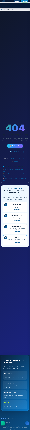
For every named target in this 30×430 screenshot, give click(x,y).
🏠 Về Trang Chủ (15, 146)
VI (3, 1)
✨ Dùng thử (24, 1)
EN (6, 1)
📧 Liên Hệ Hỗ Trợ (15, 152)
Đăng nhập (17, 1)
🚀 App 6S (15, 161)
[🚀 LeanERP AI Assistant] (3, 423)
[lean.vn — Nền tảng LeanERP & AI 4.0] (15, 422)
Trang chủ (3, 9)
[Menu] (3, 5)
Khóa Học (17, 158)
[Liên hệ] (27, 423)
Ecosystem (23, 158)
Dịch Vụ (12, 158)
